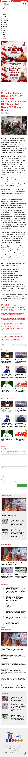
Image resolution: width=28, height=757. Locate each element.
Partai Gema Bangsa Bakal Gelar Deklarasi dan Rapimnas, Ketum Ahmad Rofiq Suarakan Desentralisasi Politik (12, 315)
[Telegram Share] (22, 345)
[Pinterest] (13, 740)
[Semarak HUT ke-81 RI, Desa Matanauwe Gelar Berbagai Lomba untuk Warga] (14, 504)
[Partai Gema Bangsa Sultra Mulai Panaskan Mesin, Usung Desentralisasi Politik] (21, 355)
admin (5, 112)
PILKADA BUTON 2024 (16, 336)
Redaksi (22, 745)
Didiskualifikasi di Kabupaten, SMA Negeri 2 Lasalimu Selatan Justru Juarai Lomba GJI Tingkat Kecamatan (17, 533)
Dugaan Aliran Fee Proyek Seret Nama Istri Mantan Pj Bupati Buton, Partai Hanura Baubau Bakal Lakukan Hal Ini (13, 328)
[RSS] (21, 740)
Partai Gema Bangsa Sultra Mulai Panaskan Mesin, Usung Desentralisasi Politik (13, 310)
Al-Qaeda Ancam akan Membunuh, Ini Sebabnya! (15, 605)
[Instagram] (15, 740)
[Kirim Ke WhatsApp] (25, 345)
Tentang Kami (14, 745)
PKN (3, 339)
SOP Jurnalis (21, 747)
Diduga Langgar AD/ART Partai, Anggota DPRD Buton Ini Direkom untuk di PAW (12, 324)
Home (6, 745)
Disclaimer (15, 750)
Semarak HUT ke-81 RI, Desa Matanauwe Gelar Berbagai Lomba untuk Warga (13, 515)
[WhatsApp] (18, 740)
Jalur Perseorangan (16, 334)
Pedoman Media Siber (10, 747)
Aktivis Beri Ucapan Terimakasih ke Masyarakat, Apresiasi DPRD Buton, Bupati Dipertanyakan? (15, 599)
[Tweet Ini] (16, 345)
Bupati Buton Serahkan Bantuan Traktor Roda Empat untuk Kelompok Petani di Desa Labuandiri (13, 686)
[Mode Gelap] (23, 4)
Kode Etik (8, 748)
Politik (6, 90)
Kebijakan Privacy (18, 748)
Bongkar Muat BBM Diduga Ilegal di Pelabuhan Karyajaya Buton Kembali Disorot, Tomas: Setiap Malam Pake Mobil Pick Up (13, 680)
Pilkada (3, 90)
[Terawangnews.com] (6, 4)
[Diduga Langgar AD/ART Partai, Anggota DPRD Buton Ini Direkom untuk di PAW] (7, 384)
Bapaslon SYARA (6, 334)
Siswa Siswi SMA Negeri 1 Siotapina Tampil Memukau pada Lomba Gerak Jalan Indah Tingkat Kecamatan (13, 672)
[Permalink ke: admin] (2, 113)
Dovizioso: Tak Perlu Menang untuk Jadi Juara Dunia (16, 618)
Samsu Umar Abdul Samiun (13, 339)
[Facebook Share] (13, 345)
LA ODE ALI (5, 336)
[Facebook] (7, 740)
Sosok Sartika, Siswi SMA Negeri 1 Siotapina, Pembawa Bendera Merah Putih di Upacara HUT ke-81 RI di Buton (18, 523)
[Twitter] (10, 740)
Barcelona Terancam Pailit (12, 623)
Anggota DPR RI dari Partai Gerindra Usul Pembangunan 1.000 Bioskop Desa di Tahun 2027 (12, 306)
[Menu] (2, 4)
